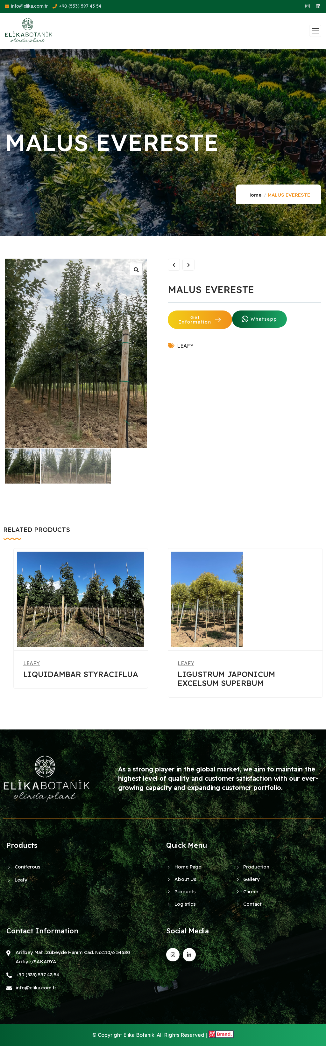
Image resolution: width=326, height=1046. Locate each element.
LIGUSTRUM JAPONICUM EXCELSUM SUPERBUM (61, 678)
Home (254, 195)
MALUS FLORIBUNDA (245, 674)
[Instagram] (173, 954)
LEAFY (185, 346)
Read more (75, 637)
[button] (320, 627)
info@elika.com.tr (29, 6)
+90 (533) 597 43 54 (80, 6)
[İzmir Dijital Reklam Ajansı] (221, 1035)
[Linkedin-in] (189, 954)
